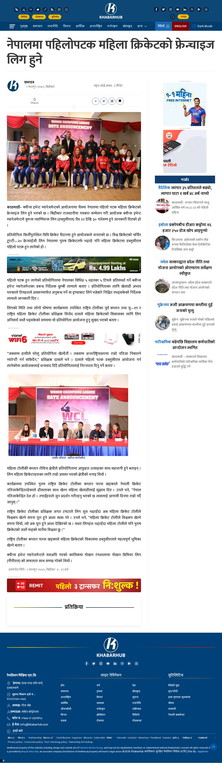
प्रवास (63, 720)
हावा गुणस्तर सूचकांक (179, 697)
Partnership (35, 738)
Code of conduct (202, 738)
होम (62, 685)
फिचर (64, 715)
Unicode (121, 738)
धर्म (98, 685)
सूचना (135, 697)
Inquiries (77, 738)
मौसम (171, 703)
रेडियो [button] (162, 26)
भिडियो (23, 17)
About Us (11, 738)
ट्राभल (99, 691)
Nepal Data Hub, (30, 751)
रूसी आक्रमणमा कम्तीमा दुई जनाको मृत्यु (184, 307)
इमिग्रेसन (101, 715)
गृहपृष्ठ (24, 26)
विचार (66, 26)
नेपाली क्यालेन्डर (176, 715)
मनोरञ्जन (112, 26)
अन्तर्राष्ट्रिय (96, 26)
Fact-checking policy (56, 742)
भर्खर (185, 180)
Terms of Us (48, 738)
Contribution (63, 738)
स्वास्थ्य (100, 703)
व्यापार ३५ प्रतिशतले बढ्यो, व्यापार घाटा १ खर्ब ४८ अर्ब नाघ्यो (185, 190)
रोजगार (100, 720)
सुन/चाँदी (173, 691)
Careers (167, 738)
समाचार (37, 26)
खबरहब (29, 82)
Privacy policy (15, 742)
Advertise (143, 738)
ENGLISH (180, 26)
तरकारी (172, 709)
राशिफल (136, 709)
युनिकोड (55, 17)
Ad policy (176, 738)
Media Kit (21, 738)
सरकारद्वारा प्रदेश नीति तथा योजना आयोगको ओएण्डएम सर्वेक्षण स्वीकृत (185, 268)
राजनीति (53, 26)
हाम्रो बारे (18, 731)
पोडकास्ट (39, 17)
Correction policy (33, 742)
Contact (132, 738)
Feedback (156, 738)
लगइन (183, 17)
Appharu (203, 751)
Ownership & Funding (80, 742)
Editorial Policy (187, 738)
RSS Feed (109, 738)
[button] (172, 16)
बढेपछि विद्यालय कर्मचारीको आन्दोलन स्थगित (185, 345)
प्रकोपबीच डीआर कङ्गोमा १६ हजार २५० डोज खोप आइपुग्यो (185, 227)
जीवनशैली (66, 709)
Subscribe (99, 738)
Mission (88, 738)
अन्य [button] (140, 26)
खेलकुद (127, 26)
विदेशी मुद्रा (173, 685)
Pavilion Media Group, (91, 748)
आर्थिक (80, 26)
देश (134, 685)
